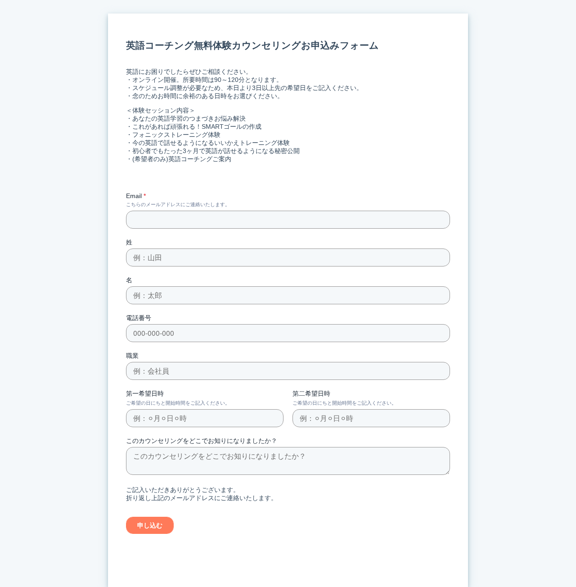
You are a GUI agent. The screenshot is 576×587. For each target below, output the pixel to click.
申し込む (149, 525)
